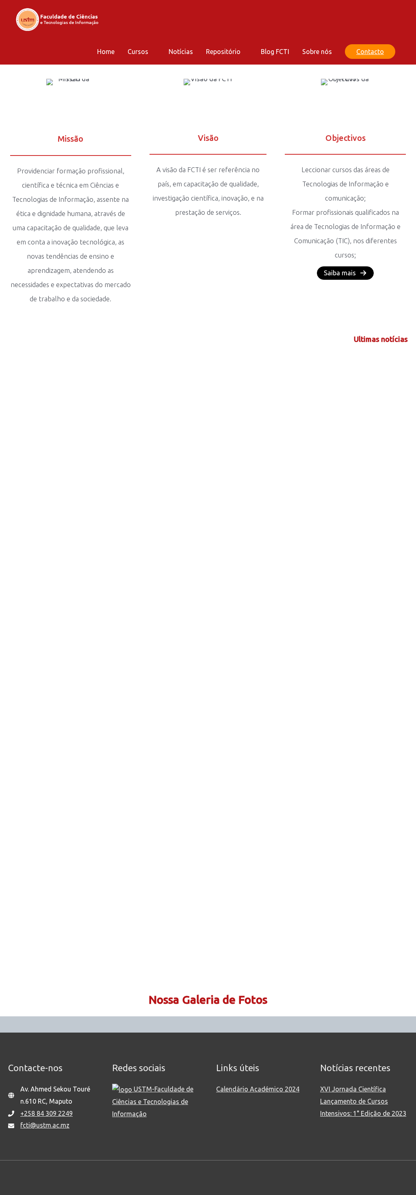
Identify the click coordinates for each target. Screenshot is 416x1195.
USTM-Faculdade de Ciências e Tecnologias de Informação (152, 1101)
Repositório (223, 51)
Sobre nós (317, 51)
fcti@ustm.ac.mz (44, 1125)
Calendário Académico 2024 (257, 1089)
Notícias (181, 51)
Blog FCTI (275, 51)
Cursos (138, 51)
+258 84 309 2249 (46, 1113)
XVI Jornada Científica (353, 1089)
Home (106, 51)
